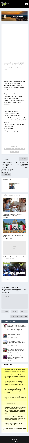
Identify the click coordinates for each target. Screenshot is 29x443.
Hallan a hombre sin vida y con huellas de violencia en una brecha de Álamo (16, 343)
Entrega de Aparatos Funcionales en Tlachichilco (13, 236)
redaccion (9, 67)
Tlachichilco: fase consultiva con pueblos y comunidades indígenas (14, 257)
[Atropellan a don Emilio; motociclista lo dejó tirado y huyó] (5, 336)
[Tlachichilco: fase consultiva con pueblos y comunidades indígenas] (14, 248)
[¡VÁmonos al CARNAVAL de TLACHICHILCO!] (14, 269)
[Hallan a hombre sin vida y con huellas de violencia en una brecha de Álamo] (5, 342)
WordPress (14, 439)
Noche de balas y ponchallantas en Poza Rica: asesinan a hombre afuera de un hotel (16, 357)
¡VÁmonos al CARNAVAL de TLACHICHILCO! (14, 278)
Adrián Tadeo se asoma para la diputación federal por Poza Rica (16, 350)
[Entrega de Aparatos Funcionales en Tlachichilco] (14, 226)
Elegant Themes (13, 438)
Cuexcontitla (16, 331)
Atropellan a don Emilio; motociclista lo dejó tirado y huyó (16, 335)
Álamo (15, 337)
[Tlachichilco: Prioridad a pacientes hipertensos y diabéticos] (14, 205)
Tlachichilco (7, 69)
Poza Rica (16, 352)
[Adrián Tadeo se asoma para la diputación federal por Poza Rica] (5, 350)
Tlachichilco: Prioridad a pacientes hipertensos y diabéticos (12, 215)
